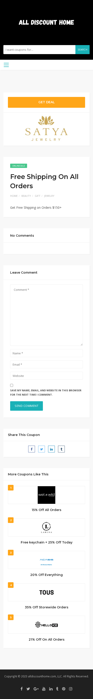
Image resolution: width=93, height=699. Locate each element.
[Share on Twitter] (41, 449)
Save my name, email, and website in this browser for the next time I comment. (45, 392)
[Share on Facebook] (31, 449)
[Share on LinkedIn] (51, 449)
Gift (37, 195)
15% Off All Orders (46, 510)
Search (82, 49)
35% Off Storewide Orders (46, 607)
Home (14, 195)
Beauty (26, 195)
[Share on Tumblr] (61, 449)
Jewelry (49, 195)
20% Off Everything (46, 575)
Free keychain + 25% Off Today (46, 542)
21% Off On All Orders (47, 639)
